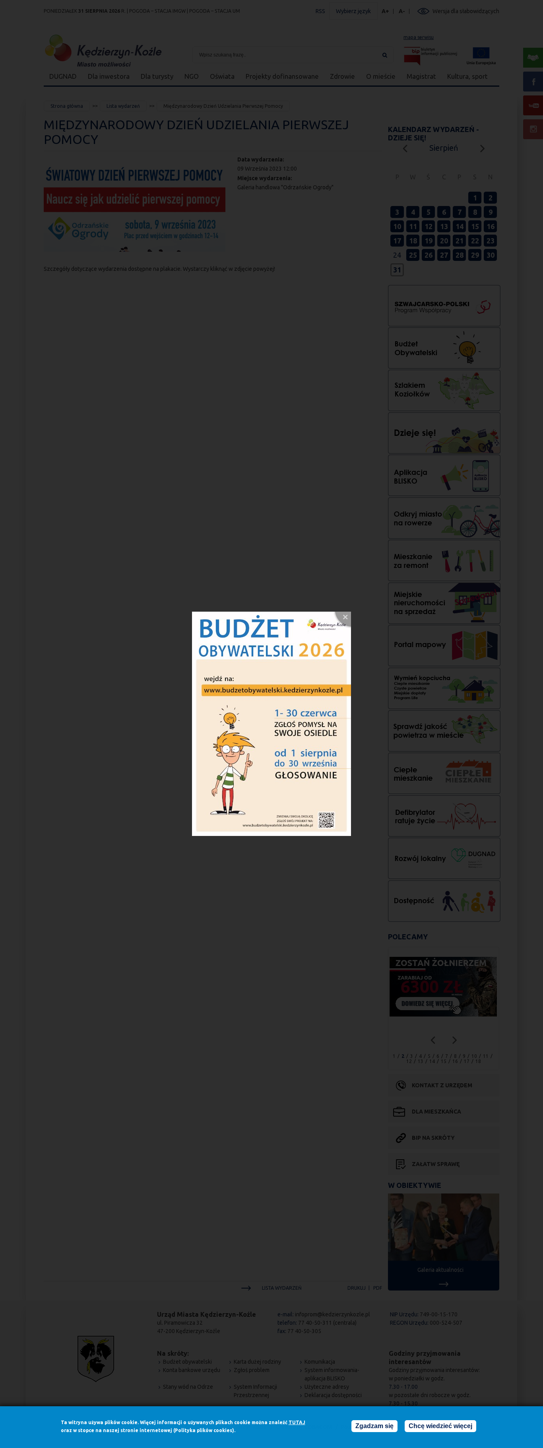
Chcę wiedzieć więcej (440, 1426)
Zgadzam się (374, 1426)
